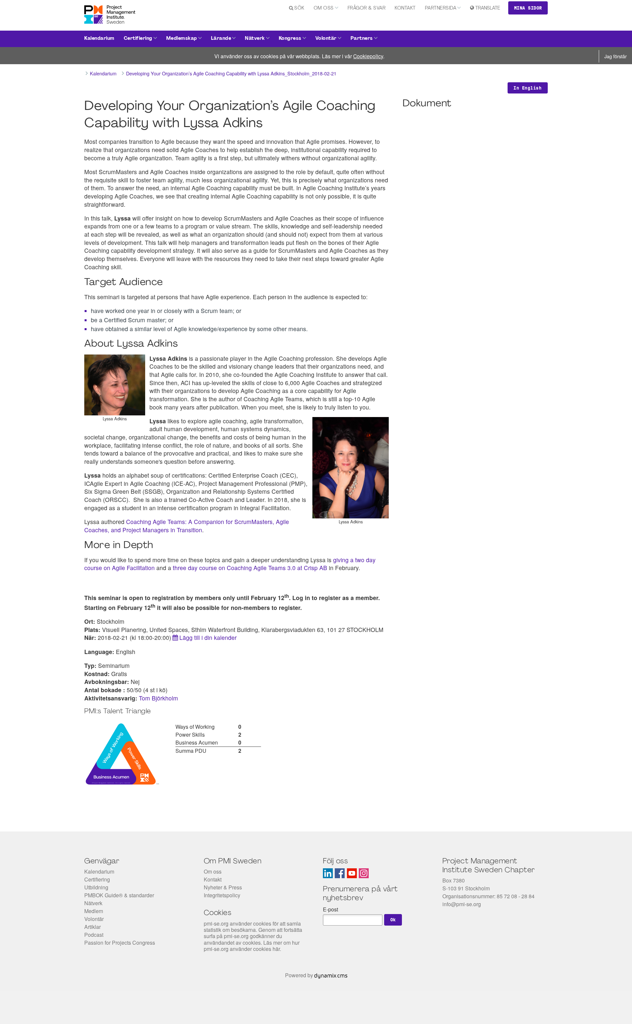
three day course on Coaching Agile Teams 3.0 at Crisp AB (251, 568)
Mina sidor (528, 8)
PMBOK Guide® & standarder (119, 895)
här (276, 949)
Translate (487, 8)
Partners (362, 38)
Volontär (326, 38)
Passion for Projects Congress (119, 942)
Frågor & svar (367, 8)
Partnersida (441, 8)
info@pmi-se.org (461, 904)
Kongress (290, 38)
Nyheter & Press (223, 887)
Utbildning (96, 887)
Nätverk (255, 38)
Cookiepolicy (368, 56)
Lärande (221, 38)
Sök (299, 8)
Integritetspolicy (222, 895)
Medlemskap (181, 38)
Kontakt (405, 8)
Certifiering (138, 38)
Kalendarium (99, 38)
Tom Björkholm (158, 698)
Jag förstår (615, 56)
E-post (330, 909)
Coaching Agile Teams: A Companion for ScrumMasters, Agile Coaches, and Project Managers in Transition (186, 525)
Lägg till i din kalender (208, 637)
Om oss (324, 8)
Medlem (93, 911)
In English (527, 88)
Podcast (93, 934)
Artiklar (92, 927)
